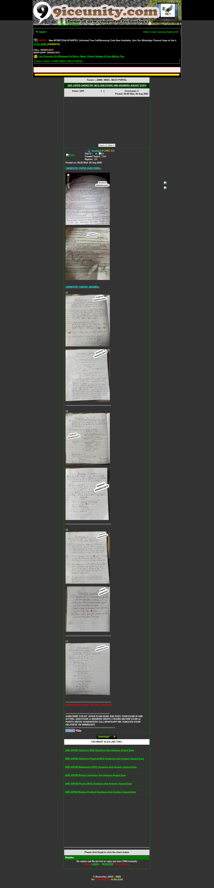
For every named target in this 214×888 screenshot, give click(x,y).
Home (146, 31)
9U (92, 879)
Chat (153, 31)
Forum (46, 61)
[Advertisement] (106, 120)
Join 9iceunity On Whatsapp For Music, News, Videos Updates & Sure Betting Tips (81, 56)
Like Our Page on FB (168, 31)
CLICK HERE (40, 44)
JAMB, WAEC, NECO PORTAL (67, 61)
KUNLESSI (117, 879)
